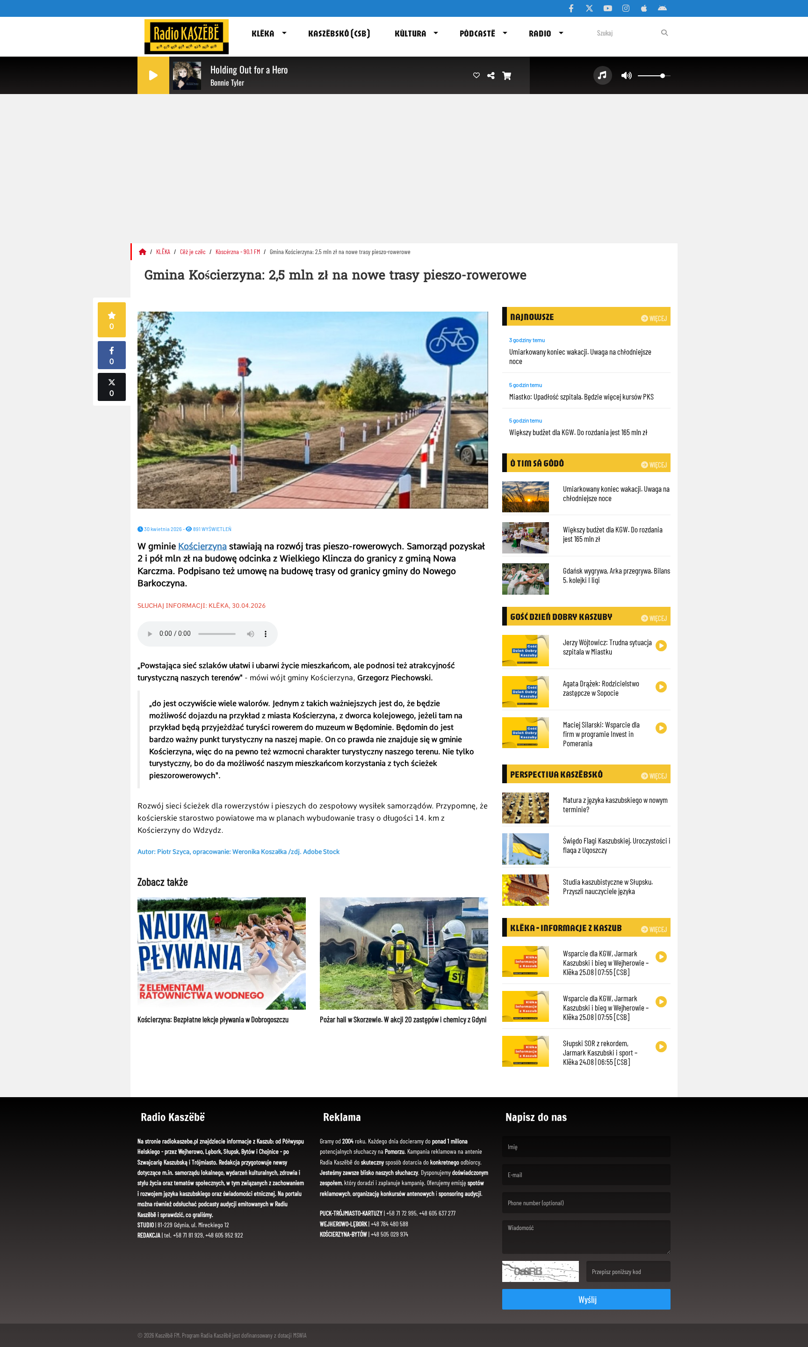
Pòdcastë (477, 33)
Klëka (263, 33)
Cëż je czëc (193, 251)
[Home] (143, 251)
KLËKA (164, 251)
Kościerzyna (202, 546)
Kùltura (410, 33)
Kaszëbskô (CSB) (339, 33)
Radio (540, 33)
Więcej (657, 318)
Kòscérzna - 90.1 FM (238, 251)
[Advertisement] (404, 166)
